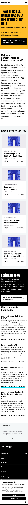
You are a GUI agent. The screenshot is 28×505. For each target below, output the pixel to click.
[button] (26, 2)
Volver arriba (7, 439)
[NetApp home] (6, 2)
